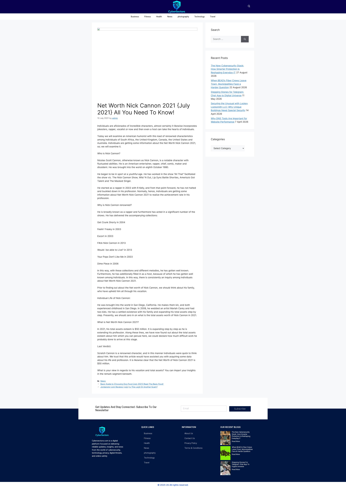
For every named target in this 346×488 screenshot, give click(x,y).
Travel (212, 16)
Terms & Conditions (193, 448)
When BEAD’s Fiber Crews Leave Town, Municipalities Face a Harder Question (228, 84)
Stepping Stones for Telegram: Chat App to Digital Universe (240, 464)
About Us (188, 433)
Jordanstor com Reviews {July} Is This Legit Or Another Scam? (128, 387)
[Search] (245, 39)
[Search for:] (226, 39)
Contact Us (189, 438)
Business (135, 16)
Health (159, 16)
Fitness (147, 16)
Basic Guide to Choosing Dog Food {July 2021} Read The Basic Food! (131, 384)
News (169, 16)
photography (183, 16)
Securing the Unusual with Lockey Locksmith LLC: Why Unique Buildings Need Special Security (229, 107)
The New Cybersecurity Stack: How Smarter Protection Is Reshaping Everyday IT (227, 69)
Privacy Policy (190, 443)
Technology (199, 16)
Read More (236, 441)
